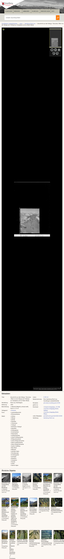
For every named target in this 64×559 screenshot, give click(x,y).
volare (20, 23)
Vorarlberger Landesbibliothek (9, 23)
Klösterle (13, 410)
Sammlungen (26, 11)
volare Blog (35, 11)
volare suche (8, 11)
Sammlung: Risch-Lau (29, 23)
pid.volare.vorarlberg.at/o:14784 (52, 403)
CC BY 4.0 (46, 397)
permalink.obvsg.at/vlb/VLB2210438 (53, 416)
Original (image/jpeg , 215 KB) (52, 407)
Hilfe (53, 11)
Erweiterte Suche (45, 11)
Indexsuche (17, 11)
